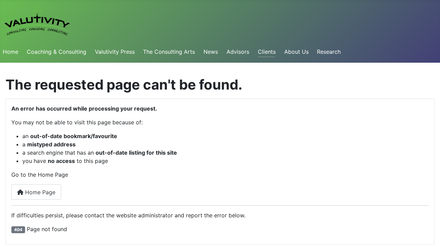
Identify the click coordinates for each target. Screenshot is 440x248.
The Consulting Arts (169, 51)
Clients (267, 51)
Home (10, 51)
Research (329, 51)
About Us (296, 51)
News (211, 51)
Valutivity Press (115, 51)
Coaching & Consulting (56, 51)
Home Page (39, 192)
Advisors (238, 51)
